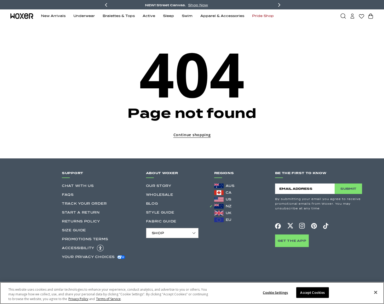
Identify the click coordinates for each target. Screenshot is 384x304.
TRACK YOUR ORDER (84, 203)
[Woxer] (21, 16)
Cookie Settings (275, 292)
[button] (343, 16)
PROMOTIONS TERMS (85, 239)
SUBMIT (348, 189)
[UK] (219, 213)
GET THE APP (292, 241)
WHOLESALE (159, 195)
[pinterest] (314, 226)
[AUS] (219, 185)
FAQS (68, 195)
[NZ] (219, 206)
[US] (219, 199)
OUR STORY (158, 186)
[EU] (219, 219)
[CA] (219, 192)
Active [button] (149, 16)
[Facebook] (278, 226)
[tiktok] (325, 226)
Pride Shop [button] (263, 16)
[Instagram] (302, 226)
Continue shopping (192, 134)
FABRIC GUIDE (161, 221)
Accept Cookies (312, 292)
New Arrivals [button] (53, 16)
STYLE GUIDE (160, 212)
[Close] (375, 292)
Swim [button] (187, 16)
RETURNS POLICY (81, 221)
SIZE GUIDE (74, 230)
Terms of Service (108, 299)
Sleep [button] (168, 16)
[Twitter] (290, 226)
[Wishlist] (361, 16)
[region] (192, 293)
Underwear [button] (84, 16)
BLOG (152, 203)
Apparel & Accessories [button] (222, 16)
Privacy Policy (78, 299)
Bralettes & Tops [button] (119, 16)
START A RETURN (81, 212)
